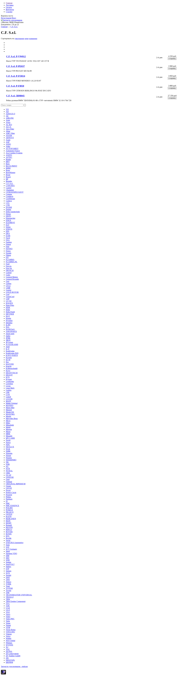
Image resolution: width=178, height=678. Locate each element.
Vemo (8, 623)
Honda (8, 318)
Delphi (8, 210)
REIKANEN (11, 519)
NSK (8, 464)
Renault (9, 525)
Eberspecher (10, 218)
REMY (9, 523)
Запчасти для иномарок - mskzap (14, 666)
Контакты (10, 9)
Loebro (8, 390)
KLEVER (10, 364)
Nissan (8, 455)
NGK (8, 449)
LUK (8, 395)
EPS (7, 231)
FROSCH (10, 270)
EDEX (8, 220)
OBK (8, 473)
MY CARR (10, 438)
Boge (8, 170)
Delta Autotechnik (13, 212)
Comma (9, 194)
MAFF (8, 401)
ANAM (9, 135)
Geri (7, 281)
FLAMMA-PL (11, 262)
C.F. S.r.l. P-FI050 (15, 86)
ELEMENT (10, 223)
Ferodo (8, 253)
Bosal (8, 175)
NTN (8, 469)
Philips (8, 497)
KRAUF (9, 375)
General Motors (12, 277)
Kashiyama (10, 351)
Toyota (8, 590)
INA (7, 327)
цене (27, 38)
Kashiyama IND (12, 353)
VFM (8, 627)
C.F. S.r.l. (14, 27)
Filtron (8, 255)
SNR (8, 560)
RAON (9, 516)
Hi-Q (8, 316)
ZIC (7, 658)
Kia (7, 362)
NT (7, 466)
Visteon (9, 634)
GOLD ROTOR (12, 292)
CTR (8, 205)
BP (7, 179)
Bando (8, 159)
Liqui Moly (10, 388)
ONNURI (10, 477)
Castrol (8, 188)
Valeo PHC (10, 619)
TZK (8, 606)
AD (7, 112)
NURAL (9, 471)
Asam (8, 140)
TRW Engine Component (15, 601)
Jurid (8, 347)
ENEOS (9, 229)
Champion (10, 190)
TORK (8, 584)
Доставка (9, 5)
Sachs (8, 540)
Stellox (8, 567)
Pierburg (9, 499)
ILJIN (8, 325)
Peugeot (9, 495)
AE (7, 116)
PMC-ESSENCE (12, 506)
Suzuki (8, 575)
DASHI (9, 207)
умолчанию (19, 38)
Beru (8, 164)
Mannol (9, 410)
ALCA (8, 127)
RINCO (9, 530)
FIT (7, 257)
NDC (8, 445)
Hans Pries (10, 305)
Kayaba (9, 358)
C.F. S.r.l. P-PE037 (15, 66)
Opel (8, 479)
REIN (8, 521)
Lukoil (8, 397)
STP (7, 569)
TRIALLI (9, 597)
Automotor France (13, 151)
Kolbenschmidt (11, 368)
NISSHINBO (11, 460)
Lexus (8, 386)
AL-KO (9, 125)
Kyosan (9, 379)
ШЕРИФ (9, 662)
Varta (8, 621)
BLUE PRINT (11, 166)
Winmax (9, 643)
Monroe (9, 429)
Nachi (8, 440)
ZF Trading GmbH (13, 656)
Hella (8, 310)
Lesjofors (9, 384)
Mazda (8, 416)
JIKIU (8, 340)
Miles (8, 423)
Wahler (8, 638)
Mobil (8, 427)
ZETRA (9, 651)
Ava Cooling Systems (14, 153)
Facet (8, 238)
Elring (8, 227)
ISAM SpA (10, 329)
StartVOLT (10, 564)
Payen (8, 490)
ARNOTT (10, 138)
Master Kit (10, 412)
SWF (8, 577)
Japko (8, 336)
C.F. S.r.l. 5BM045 (15, 95)
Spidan (8, 562)
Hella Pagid (10, 312)
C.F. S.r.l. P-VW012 (16, 56)
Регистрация (6, 18)
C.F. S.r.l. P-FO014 (15, 76)
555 (7, 109)
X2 (7, 647)
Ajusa (8, 122)
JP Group (9, 342)
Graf (7, 294)
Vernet (8, 625)
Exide (8, 236)
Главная (9, 3)
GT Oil (8, 301)
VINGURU (10, 632)
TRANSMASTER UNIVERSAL (19, 595)
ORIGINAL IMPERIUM (15, 484)
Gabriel (9, 273)
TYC (8, 604)
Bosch (8, 177)
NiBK (8, 451)
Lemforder (10, 381)
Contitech (9, 196)
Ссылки (9, 12)
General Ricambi (12, 279)
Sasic (8, 545)
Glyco (8, 286)
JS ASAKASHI (12, 344)
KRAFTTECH (12, 373)
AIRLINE (10, 118)
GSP (7, 299)
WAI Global (10, 641)
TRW (8, 599)
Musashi (9, 436)
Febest (8, 244)
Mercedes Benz (12, 418)
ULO (8, 610)
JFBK (8, 338)
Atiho (8, 146)
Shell (8, 551)
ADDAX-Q (10, 114)
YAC (8, 649)
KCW (8, 360)
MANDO (9, 405)
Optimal (9, 482)
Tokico (8, 582)
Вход (14, 18)
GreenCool (10, 297)
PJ (7, 501)
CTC (8, 203)
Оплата (9, 7)
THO (8, 580)
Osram (8, 486)
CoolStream (10, 199)
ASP (7, 142)
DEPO (8, 216)
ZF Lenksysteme (12, 654)
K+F (7, 349)
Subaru (8, 571)
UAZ (8, 608)
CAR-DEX (10, 186)
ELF (7, 225)
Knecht (8, 366)
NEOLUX (10, 447)
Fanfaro (9, 242)
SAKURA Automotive (14, 543)
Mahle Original (11, 403)
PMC (8, 503)
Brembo (9, 181)
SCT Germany (11, 549)
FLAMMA (10, 260)
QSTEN (9, 514)
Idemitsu (9, 323)
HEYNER (10, 314)
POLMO (9, 508)
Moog (8, 432)
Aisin (8, 120)
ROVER (9, 532)
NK (7, 462)
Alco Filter (10, 129)
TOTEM (9, 588)
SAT (7, 547)
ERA (8, 233)
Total (8, 586)
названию (33, 38)
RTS (7, 536)
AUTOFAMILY (12, 149)
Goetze (8, 290)
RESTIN (9, 527)
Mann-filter (10, 408)
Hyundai (9, 321)
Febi (7, 247)
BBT (8, 162)
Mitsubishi (10, 425)
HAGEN (9, 303)
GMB (8, 288)
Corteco (9, 201)
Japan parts (10, 334)
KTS (8, 377)
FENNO (9, 249)
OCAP (8, 475)
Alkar (8, 131)
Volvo (8, 636)
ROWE (9, 534)
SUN (8, 573)
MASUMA (10, 414)
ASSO (8, 144)
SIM (7, 556)
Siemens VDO (11, 553)
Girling (8, 284)
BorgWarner (10, 172)
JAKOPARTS (11, 331)
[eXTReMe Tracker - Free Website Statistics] (3, 674)
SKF (7, 558)
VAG (8, 612)
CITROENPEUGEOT (14, 192)
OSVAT (9, 488)
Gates (8, 275)
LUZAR (9, 399)
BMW (8, 168)
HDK (8, 307)
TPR (7, 593)
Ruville (8, 538)
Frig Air (9, 268)
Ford (7, 264)
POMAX (9, 510)
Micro (8, 421)
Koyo (8, 371)
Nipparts (9, 453)
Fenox (8, 251)
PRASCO (10, 512)
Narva (8, 442)
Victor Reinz (10, 630)
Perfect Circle (11, 493)
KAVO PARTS (12, 355)
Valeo (8, 617)
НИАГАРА (10, 660)
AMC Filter (10, 133)
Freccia (8, 266)
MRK (8, 434)
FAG (8, 240)
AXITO (9, 155)
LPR (7, 392)
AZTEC (9, 157)
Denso (8, 214)
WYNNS (9, 645)
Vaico (8, 614)
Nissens (9, 458)
